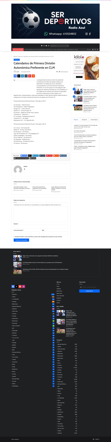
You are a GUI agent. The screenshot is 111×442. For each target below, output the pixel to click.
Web (43, 230)
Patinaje (14, 342)
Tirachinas (14, 362)
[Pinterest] (29, 75)
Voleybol (14, 301)
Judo (13, 340)
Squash (14, 376)
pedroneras (15, 318)
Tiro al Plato (15, 357)
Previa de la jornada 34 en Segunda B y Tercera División (39, 187)
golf (13, 328)
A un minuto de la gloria (79, 131)
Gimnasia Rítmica (16, 352)
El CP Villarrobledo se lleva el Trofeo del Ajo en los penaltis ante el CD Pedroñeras (42, 262)
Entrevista (14, 323)
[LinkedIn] (22, 75)
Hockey (14, 374)
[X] (18, 75)
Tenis (13, 354)
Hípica (13, 383)
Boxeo (13, 371)
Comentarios (94, 119)
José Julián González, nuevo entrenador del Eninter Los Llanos (22, 187)
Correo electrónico (19, 230)
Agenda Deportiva (16, 306)
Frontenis (14, 335)
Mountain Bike (15, 378)
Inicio (16, 56)
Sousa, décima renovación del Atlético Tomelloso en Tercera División (58, 188)
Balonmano (15, 320)
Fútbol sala (15, 311)
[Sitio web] (24, 169)
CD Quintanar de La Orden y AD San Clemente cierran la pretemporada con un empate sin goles (45, 269)
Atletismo (14, 308)
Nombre (16, 223)
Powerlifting (15, 386)
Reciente (84, 119)
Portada (14, 316)
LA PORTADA (15, 299)
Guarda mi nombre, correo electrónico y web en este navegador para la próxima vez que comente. (38, 236)
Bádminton (14, 369)
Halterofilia (14, 330)
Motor (13, 364)
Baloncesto (15, 304)
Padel (13, 366)
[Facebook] (15, 75)
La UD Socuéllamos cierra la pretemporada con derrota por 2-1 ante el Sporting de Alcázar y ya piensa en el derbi (51, 48)
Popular (76, 119)
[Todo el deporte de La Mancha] (55, 21)
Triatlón (14, 359)
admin (17, 71)
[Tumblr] (26, 75)
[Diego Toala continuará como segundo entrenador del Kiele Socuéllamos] (78, 91)
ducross (14, 381)
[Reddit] (33, 75)
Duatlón (14, 347)
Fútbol (13, 296)
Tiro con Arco (15, 337)
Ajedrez (14, 345)
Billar (13, 349)
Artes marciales (16, 325)
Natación (14, 333)
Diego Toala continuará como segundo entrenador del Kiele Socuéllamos (90, 91)
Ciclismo (14, 313)
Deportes (20, 56)
